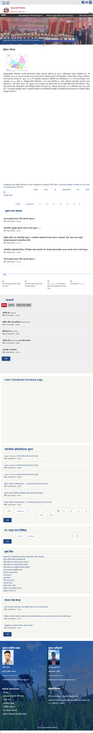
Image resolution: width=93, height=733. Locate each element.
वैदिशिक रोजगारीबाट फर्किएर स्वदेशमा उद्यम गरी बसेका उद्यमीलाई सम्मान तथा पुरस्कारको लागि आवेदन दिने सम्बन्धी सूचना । (38, 616)
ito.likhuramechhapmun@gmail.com (15, 680)
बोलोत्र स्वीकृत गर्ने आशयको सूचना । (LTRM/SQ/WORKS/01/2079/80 (26, 484)
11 (64, 511)
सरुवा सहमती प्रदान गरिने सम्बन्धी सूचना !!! (19, 259)
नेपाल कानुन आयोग (8, 580)
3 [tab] (46, 46)
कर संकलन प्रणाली (10, 710)
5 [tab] (52, 46)
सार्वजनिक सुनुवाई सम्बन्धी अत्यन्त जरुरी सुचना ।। (54, 16)
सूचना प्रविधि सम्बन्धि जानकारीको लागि (14, 559)
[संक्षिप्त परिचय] (15, 62)
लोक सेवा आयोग (7, 583)
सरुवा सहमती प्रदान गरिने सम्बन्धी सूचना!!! (24, 16)
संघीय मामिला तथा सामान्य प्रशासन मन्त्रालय (15, 562)
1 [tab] (41, 46)
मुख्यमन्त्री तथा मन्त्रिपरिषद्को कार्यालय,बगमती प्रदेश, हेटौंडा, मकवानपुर (23, 557)
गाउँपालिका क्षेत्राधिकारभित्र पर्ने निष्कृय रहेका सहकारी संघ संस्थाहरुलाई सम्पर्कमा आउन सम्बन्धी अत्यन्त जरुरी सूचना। (46, 249)
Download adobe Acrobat (69, 185)
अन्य (6, 359)
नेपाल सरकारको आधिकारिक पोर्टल (12, 570)
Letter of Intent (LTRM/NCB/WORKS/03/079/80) (21, 474)
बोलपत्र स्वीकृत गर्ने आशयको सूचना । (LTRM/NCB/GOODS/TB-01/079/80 (27, 502)
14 (86, 511)
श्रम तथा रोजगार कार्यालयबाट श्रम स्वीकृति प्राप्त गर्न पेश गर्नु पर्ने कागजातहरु (26, 607)
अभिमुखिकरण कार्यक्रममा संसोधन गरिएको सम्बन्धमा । (19, 625)
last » (52, 515)
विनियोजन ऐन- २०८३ (10, 331)
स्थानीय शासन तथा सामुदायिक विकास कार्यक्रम (16, 567)
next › (42, 515)
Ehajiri (6, 692)
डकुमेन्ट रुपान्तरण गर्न (9, 591)
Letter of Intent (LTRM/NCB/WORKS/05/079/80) (21, 456)
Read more (8, 195)
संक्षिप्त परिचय (9, 49)
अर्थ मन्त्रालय (7, 575)
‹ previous (30, 204)
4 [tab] (49, 46)
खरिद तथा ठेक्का (24, 305)
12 (71, 511)
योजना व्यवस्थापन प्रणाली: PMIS (15, 714)
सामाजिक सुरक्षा (8, 703)
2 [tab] (43, 46)
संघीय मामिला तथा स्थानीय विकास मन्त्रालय (15, 564)
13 (79, 511)
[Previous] (2, 36)
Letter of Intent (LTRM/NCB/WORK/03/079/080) (21, 465)
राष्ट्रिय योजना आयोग (9, 585)
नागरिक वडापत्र (9, 707)
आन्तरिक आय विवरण (9, 350)
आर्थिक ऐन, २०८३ (9, 313)
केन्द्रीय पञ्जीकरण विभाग (10, 572)
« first (18, 204)
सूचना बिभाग (6, 578)
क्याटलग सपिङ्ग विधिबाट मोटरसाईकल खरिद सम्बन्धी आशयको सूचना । (24, 493)
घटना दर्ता (6, 700)
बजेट (4, 305)
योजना (11, 305)
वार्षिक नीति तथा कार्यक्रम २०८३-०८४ (16, 322)
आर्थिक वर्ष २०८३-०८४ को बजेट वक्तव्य (16, 340)
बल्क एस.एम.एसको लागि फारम (13, 696)
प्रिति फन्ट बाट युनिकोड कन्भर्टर (12, 588)
